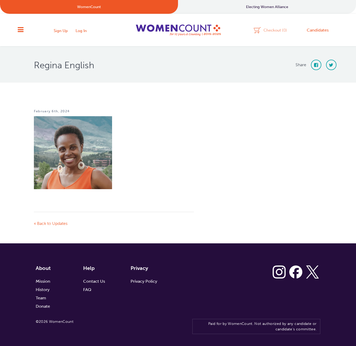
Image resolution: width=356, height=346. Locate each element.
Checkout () (275, 30)
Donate (43, 306)
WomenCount (178, 30)
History (43, 289)
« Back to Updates (50, 223)
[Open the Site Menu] (20, 30)
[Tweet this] (331, 65)
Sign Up (61, 30)
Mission (43, 281)
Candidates (318, 30)
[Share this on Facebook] (316, 65)
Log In (81, 30)
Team (41, 297)
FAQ (87, 289)
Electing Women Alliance (267, 7)
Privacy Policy (144, 281)
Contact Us (94, 281)
